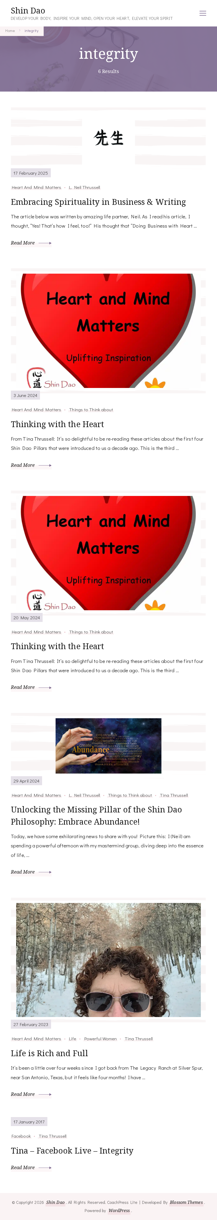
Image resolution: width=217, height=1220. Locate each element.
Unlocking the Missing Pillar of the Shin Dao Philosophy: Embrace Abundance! (96, 815)
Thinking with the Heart (57, 424)
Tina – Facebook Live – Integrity (72, 1150)
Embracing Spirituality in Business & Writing (98, 201)
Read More (23, 243)
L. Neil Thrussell (84, 187)
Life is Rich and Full (49, 1053)
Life (72, 1038)
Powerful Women (100, 1038)
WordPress (119, 1210)
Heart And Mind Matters (36, 187)
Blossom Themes (186, 1202)
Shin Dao (28, 10)
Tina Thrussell (174, 795)
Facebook (21, 1136)
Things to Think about (91, 409)
